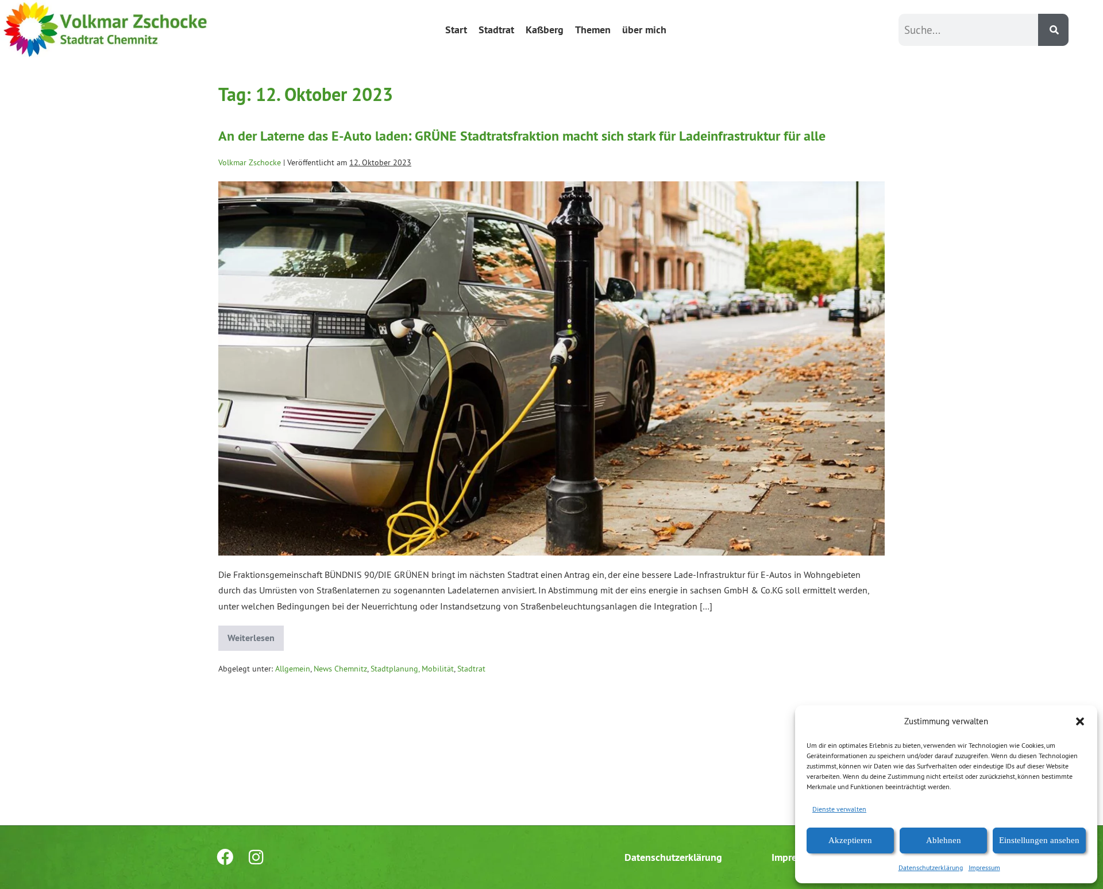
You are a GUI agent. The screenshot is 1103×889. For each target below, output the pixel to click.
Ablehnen (943, 840)
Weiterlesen (255, 635)
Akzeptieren (850, 840)
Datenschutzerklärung (930, 867)
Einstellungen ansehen (1039, 840)
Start (456, 29)
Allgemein (292, 668)
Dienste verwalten (839, 809)
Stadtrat (496, 29)
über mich (644, 29)
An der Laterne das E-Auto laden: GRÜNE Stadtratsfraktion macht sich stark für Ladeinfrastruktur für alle (522, 136)
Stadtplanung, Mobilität (412, 668)
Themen (593, 29)
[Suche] (1053, 30)
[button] (1080, 721)
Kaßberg (545, 29)
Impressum (984, 867)
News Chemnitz (340, 668)
